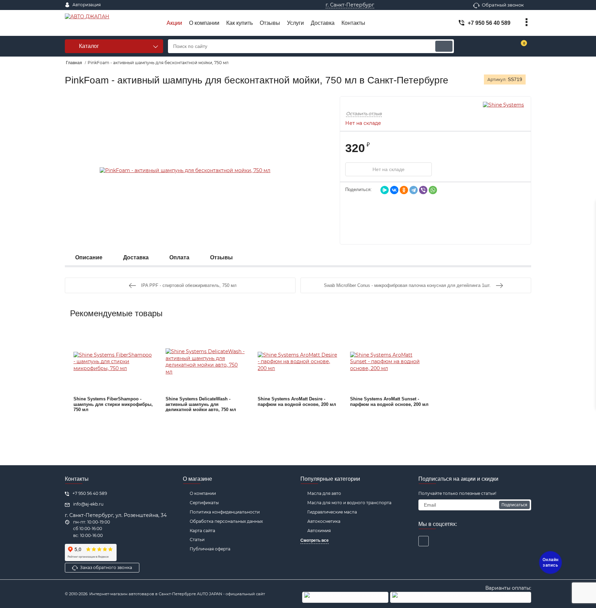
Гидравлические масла (332, 512)
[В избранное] (452, 169)
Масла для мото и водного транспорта (349, 502)
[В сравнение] (470, 169)
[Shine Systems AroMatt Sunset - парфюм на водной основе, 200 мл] (390, 361)
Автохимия (319, 530)
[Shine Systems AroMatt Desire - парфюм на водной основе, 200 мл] (298, 361)
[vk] (423, 541)
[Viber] (423, 190)
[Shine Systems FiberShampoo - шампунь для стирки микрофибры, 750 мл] (113, 361)
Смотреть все (314, 540)
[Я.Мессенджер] (384, 190)
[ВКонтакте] (394, 190)
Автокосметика (323, 521)
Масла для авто (324, 493)
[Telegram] (413, 190)
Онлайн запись (551, 562)
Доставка (136, 257)
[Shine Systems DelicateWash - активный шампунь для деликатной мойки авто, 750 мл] (206, 361)
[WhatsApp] (433, 190)
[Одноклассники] (404, 190)
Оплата (179, 257)
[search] (444, 46)
